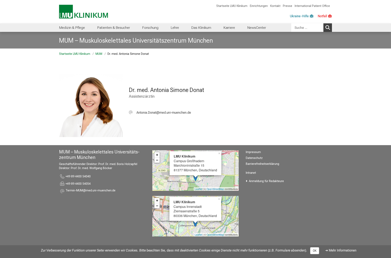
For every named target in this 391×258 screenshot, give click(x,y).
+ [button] (157, 155)
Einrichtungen (259, 6)
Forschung (150, 28)
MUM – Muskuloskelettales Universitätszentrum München (136, 40)
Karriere (229, 28)
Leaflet (198, 189)
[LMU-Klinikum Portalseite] (83, 11)
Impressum (253, 152)
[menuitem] (72, 27)
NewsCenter (256, 28)
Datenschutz (254, 158)
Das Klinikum (201, 28)
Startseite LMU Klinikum (231, 6)
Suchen (327, 27)
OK (314, 250)
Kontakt (275, 6)
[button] (160, 112)
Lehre (175, 28)
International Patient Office (312, 6)
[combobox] (311, 27)
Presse (287, 6)
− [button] (157, 160)
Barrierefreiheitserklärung (262, 164)
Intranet (251, 173)
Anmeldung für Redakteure (266, 181)
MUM (99, 54)
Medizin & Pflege (72, 28)
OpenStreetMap (215, 189)
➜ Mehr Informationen (340, 250)
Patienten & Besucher (113, 28)
